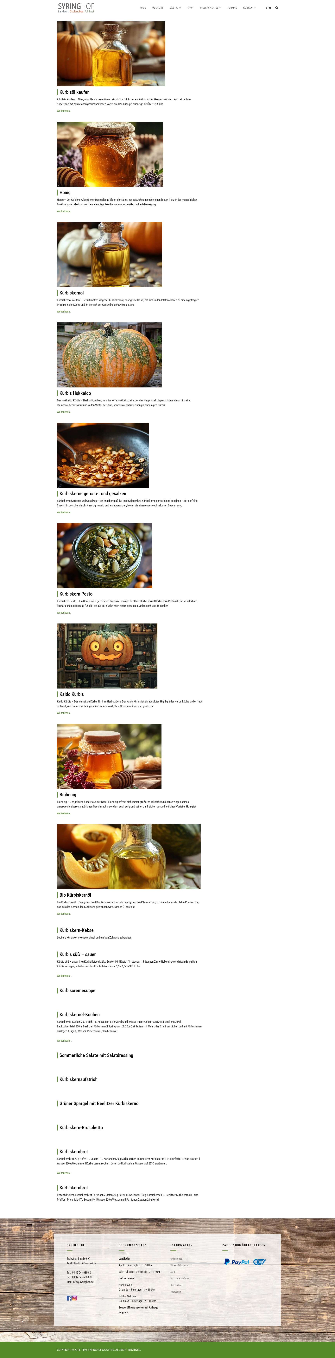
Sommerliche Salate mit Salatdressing (96, 1055)
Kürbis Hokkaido (75, 393)
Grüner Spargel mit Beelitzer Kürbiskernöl (100, 1103)
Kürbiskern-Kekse (77, 930)
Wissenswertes (209, 7)
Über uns (157, 7)
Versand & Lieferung (180, 1278)
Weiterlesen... (64, 975)
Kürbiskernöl (72, 293)
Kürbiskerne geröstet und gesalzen (93, 493)
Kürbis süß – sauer (78, 954)
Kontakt (248, 7)
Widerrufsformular (179, 1265)
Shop (190, 7)
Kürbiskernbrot (74, 1151)
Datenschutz (176, 1285)
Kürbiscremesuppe (77, 990)
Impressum (175, 1291)
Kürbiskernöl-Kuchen (80, 1014)
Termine (232, 7)
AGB (172, 1271)
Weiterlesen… (64, 110)
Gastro (174, 7)
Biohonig (68, 794)
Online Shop (176, 1258)
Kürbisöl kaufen (75, 92)
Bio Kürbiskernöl (75, 895)
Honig (65, 192)
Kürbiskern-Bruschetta (81, 1127)
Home (143, 7)
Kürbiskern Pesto (76, 594)
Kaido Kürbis (72, 694)
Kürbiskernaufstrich (79, 1079)
